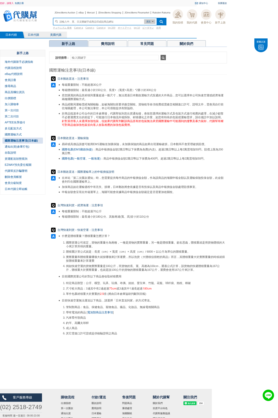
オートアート (124, 27)
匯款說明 (96, 403)
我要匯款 (222, 3)
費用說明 (96, 408)
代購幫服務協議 (161, 413)
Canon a (78, 27)
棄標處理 (127, 408)
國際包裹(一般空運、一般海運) (81, 158)
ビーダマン (148, 27)
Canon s (89, 27)
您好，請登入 (7, 3)
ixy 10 (137, 27)
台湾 (158, 27)
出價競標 (66, 403)
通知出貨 (66, 413)
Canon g (101, 27)
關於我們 (158, 403)
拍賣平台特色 (160, 408)
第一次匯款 (67, 408)
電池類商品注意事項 (100, 312)
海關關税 (127, 413)
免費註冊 (19, 3)
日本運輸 (96, 413)
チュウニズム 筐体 (62, 27)
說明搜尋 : (61, 57)
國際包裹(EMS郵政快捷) (77, 149)
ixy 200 (111, 27)
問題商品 (127, 403)
